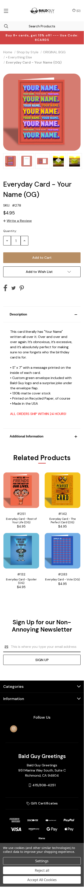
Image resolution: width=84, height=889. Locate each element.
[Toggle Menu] (6, 10)
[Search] (4, 26)
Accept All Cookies (42, 879)
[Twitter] (13, 288)
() (78, 11)
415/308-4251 (44, 785)
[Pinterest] (22, 288)
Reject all (42, 870)
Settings (42, 861)
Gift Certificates (44, 803)
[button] (42, 314)
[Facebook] (5, 288)
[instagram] (13, 728)
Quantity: (10, 231)
